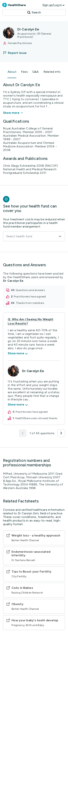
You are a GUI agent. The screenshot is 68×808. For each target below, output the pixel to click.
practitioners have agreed (30, 296)
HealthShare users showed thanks (36, 418)
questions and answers (30, 290)
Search (36, 12)
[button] (17, 53)
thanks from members (30, 303)
